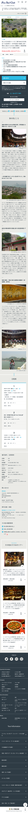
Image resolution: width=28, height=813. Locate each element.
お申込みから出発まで (6, 672)
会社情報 (16, 684)
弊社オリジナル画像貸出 (6, 688)
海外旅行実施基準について (20, 676)
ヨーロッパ (4, 697)
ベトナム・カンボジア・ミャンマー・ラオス (20, 705)
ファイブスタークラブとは (6, 682)
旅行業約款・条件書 (5, 674)
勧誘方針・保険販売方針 (19, 674)
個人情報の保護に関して (9, 526)
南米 (15, 708)
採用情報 (16, 686)
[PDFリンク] (7, 533)
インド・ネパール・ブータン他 (20, 702)
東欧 (15, 697)
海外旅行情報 (4, 718)
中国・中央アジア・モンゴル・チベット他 (7, 705)
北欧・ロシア (4, 699)
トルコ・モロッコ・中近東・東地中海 (20, 700)
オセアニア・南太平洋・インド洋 (20, 711)
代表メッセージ (4, 684)
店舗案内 (3, 686)
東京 (14, 93)
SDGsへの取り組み (5, 690)
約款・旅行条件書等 (8, 529)
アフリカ (3, 702)
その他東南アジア (5, 708)
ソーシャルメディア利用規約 (20, 688)
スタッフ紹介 (17, 682)
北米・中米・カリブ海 (6, 710)
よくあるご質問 (18, 672)
